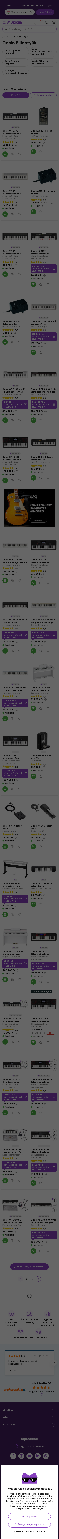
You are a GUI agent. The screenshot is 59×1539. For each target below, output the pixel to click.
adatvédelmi (42, 1506)
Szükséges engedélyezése (29, 1524)
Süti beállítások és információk (29, 1531)
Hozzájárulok (29, 1516)
